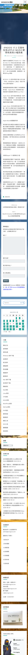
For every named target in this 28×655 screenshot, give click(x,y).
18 (4, 326)
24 (23, 326)
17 (23, 323)
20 (10, 326)
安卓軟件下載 (6, 383)
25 (4, 329)
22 (17, 326)
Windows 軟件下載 (8, 355)
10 (23, 321)
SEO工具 (5, 424)
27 (10, 329)
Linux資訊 (6, 393)
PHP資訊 (5, 410)
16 (20, 323)
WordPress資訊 (7, 403)
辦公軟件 (5, 362)
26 (7, 329)
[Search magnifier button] (23, 303)
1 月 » (9, 331)
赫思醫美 (5, 349)
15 (16, 323)
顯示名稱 (6, 258)
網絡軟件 (5, 373)
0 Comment (19, 55)
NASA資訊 (6, 400)
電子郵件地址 (7, 265)
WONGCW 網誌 (7, 2)
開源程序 (5, 417)
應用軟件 (5, 376)
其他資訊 (5, 431)
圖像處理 (5, 366)
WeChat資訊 (6, 407)
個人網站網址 (6, 273)
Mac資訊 (5, 390)
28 (14, 329)
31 (23, 329)
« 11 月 (5, 331)
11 (4, 323)
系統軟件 (5, 359)
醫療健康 (5, 427)
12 (7, 323)
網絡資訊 (7, 197)
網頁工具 (5, 420)
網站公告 (5, 345)
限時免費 (5, 352)
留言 (5, 235)
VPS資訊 (5, 397)
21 (13, 326)
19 (7, 326)
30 (20, 329)
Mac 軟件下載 (7, 379)
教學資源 (5, 414)
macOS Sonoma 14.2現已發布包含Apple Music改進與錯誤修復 (14, 214)
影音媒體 (5, 369)
